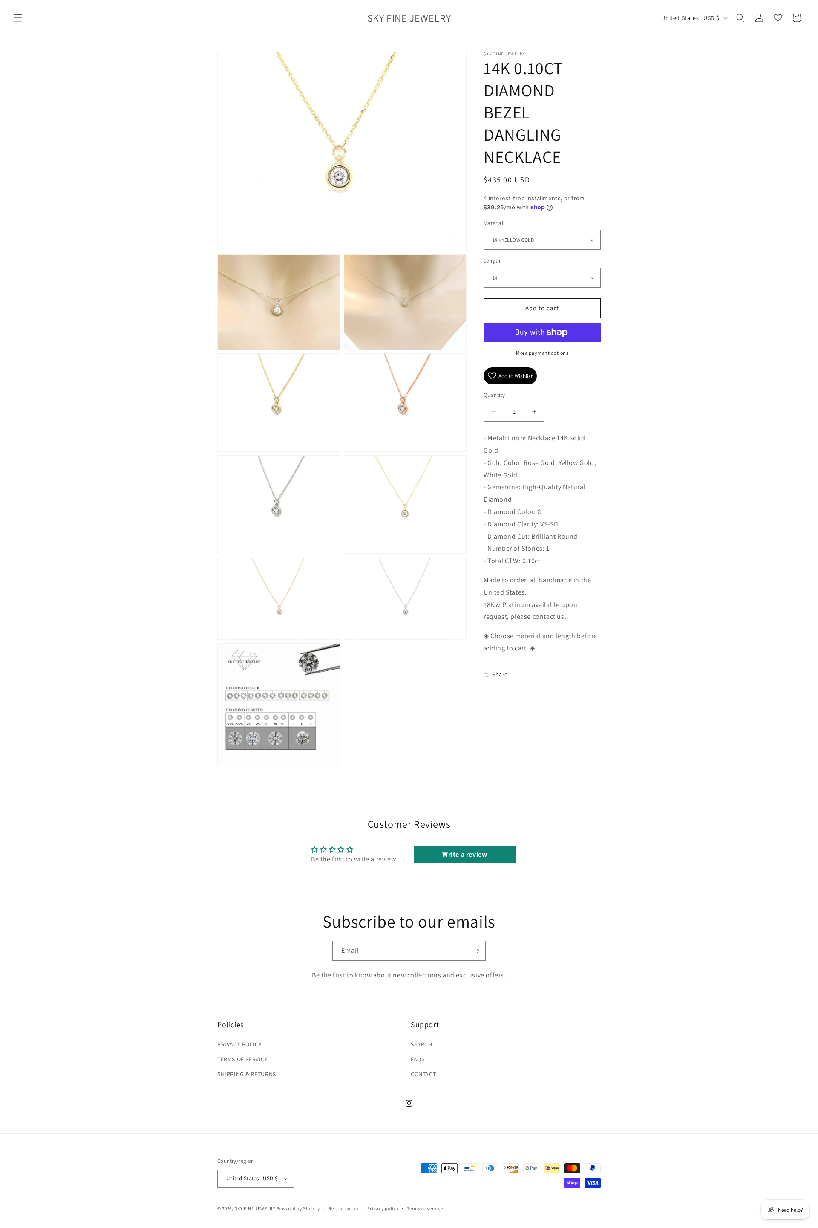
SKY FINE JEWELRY (255, 1208)
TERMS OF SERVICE (242, 1059)
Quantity (494, 395)
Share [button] (500, 674)
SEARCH (421, 1044)
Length (492, 260)
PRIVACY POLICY (239, 1044)
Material (493, 223)
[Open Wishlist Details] (778, 18)
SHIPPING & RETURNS (246, 1074)
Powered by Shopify (298, 1208)
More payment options (542, 353)
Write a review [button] (464, 854)
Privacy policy (383, 1208)
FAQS (417, 1059)
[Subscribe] (476, 951)
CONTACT (423, 1074)
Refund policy (343, 1208)
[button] (18, 18)
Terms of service (425, 1208)
